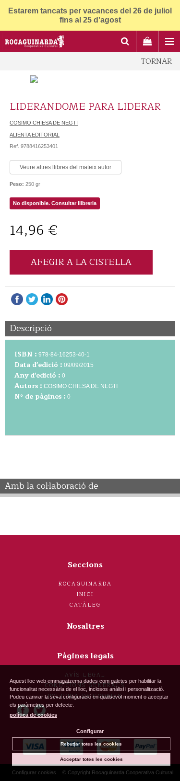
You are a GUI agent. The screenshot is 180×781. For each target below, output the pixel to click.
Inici (85, 594)
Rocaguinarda (85, 583)
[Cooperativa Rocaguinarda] (34, 42)
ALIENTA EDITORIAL (35, 135)
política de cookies (33, 715)
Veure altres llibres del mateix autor (65, 167)
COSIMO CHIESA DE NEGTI (44, 123)
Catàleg (85, 604)
